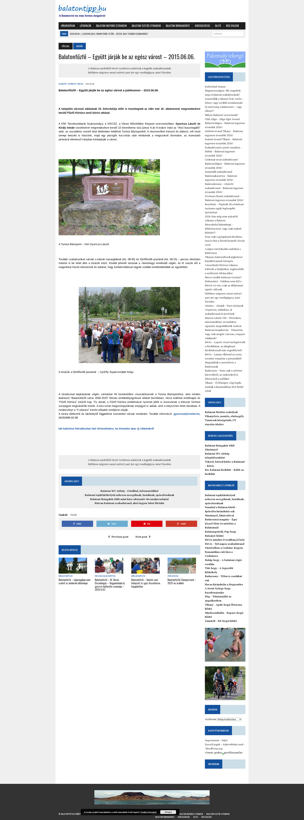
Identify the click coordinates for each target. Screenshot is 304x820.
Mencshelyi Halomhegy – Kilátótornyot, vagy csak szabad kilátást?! (223, 228)
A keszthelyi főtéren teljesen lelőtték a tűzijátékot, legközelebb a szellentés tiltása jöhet (224, 269)
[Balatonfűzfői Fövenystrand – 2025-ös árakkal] (182, 571)
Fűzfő (74, 514)
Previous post (119, 536)
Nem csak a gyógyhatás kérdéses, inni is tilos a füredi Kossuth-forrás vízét (225, 241)
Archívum (210, 719)
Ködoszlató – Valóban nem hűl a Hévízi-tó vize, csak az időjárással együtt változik (224, 285)
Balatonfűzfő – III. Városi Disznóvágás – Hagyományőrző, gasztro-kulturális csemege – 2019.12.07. (110, 585)
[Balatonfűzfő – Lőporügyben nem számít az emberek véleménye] (73, 571)
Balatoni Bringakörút (178, 26)
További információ (148, 812)
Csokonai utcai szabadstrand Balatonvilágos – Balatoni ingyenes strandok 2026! (225, 163)
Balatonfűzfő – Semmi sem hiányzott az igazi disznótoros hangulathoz (145, 583)
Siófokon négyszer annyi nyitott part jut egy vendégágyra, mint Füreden (129, 72)
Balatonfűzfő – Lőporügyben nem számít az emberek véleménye (74, 581)
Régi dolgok (232, 26)
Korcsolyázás (202, 26)
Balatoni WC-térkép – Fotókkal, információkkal (129, 491)
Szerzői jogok (212, 744)
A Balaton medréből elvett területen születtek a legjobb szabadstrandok (129, 68)
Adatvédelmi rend (233, 744)
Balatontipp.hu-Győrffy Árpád (74, 814)
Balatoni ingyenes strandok (111, 26)
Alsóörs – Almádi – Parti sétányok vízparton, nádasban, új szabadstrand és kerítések (224, 310)
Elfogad (168, 812)
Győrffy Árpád (75, 84)
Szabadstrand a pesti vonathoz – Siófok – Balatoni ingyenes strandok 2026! (223, 151)
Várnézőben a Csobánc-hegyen (224, 548)
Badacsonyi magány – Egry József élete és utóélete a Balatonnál (221, 523)
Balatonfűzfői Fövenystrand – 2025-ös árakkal (182, 581)
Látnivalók (85, 26)
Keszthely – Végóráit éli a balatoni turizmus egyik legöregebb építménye (224, 208)
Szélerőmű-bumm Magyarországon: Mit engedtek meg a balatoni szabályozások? (223, 90)
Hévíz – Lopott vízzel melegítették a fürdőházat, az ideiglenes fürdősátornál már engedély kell (225, 346)
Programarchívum (105, 576)
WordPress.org (214, 748)
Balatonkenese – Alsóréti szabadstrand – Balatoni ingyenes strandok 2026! (224, 188)
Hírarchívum (68, 26)
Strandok (173, 576)
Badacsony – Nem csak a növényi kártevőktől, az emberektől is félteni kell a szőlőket (223, 374)
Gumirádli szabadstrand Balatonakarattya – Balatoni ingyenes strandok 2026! (221, 176)
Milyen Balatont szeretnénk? (221, 115)
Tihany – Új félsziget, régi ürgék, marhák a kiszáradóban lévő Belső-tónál (224, 387)
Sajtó (218, 26)
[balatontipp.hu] (88, 11)
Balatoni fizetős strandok (146, 26)
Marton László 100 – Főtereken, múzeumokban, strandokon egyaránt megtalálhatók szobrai (223, 322)
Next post (141, 536)
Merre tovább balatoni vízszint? (223, 277)
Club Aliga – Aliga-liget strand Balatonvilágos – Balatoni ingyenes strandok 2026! (225, 123)
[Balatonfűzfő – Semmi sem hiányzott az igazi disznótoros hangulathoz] (145, 571)
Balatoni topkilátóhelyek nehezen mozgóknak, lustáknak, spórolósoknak (129, 495)
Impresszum (212, 740)
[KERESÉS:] (228, 33)
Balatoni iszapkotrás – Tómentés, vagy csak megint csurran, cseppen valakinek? (225, 334)
